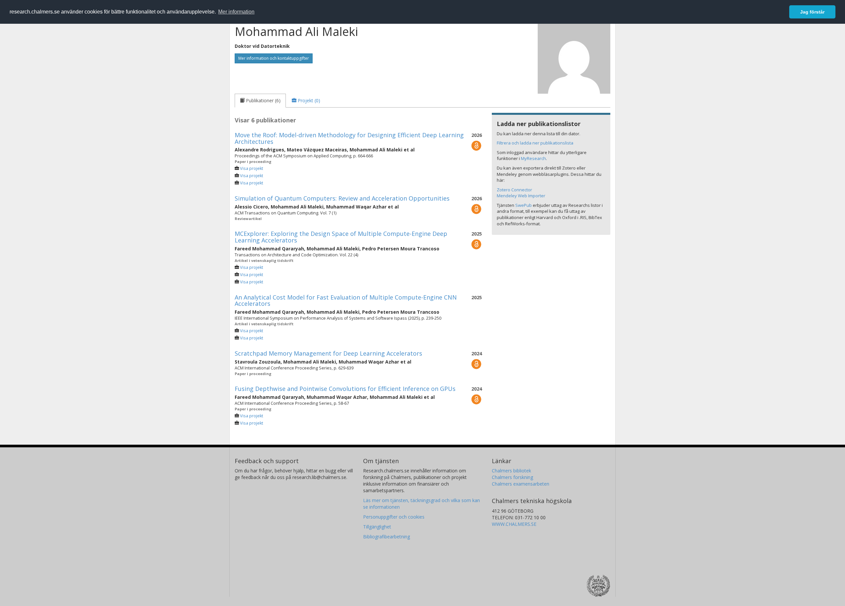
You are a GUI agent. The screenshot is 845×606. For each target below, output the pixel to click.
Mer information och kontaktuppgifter (273, 58)
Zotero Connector (514, 190)
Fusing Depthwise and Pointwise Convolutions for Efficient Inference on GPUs (345, 389)
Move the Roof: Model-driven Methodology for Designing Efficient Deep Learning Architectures (349, 138)
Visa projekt (251, 168)
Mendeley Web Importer (521, 196)
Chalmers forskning (512, 477)
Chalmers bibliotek (511, 470)
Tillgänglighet (377, 527)
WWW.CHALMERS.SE (514, 524)
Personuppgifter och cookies (393, 517)
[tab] (260, 101)
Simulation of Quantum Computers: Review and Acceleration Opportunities (342, 198)
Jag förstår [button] (812, 12)
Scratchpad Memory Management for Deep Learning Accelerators (328, 353)
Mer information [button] (236, 12)
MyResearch (533, 158)
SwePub (523, 205)
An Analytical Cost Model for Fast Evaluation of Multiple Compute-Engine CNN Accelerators (346, 300)
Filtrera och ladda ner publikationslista (535, 143)
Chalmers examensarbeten (520, 484)
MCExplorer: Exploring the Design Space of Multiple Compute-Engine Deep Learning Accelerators (341, 237)
